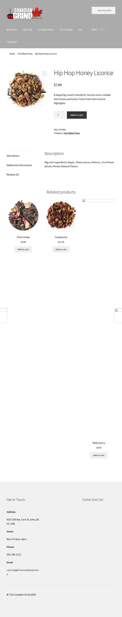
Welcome (12, 29)
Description (13, 155)
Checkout (12, 41)
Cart (80, 29)
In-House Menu (45, 29)
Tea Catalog (66, 29)
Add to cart (77, 114)
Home (12, 53)
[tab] (23, 156)
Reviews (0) (13, 174)
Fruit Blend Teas (25, 53)
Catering (27, 29)
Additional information (19, 165)
